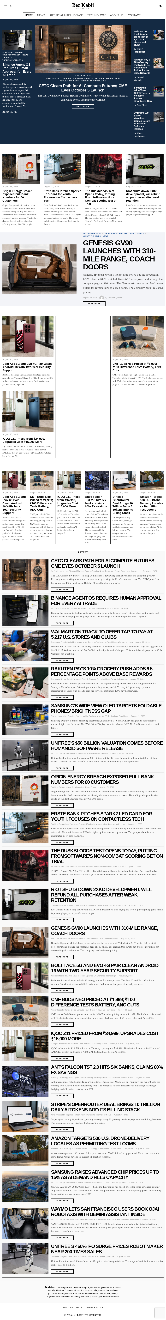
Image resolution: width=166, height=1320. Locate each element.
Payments (90, 1115)
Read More (85, 107)
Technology (111, 976)
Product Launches (87, 1044)
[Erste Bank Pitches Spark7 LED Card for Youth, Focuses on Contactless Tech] (62, 169)
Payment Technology (97, 642)
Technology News (109, 753)
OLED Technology (110, 716)
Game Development (67, 905)
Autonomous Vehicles (78, 1219)
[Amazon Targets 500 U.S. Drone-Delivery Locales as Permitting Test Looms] (152, 480)
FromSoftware (57, 866)
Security (7, 57)
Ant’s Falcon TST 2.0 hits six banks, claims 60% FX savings (96, 501)
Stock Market (92, 1257)
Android (54, 976)
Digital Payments (74, 642)
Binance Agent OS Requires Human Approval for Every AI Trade (16, 70)
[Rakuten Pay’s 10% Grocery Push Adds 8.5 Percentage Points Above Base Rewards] (159, 63)
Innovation (82, 753)
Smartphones (99, 976)
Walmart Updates (125, 642)
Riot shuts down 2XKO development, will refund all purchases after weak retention (143, 196)
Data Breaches (78, 787)
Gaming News (82, 905)
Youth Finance (119, 824)
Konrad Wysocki (115, 298)
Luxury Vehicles (92, 236)
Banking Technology (59, 1077)
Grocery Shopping (97, 679)
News (117, 78)
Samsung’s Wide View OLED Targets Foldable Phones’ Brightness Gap (143, 94)
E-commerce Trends (107, 1149)
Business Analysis (59, 1257)
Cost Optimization (77, 1077)
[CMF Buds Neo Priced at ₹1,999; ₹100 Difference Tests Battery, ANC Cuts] (138, 336)
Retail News (112, 642)
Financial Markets (83, 78)
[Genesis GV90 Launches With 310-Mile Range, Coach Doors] (39, 269)
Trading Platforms (12, 60)
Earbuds (80, 1010)
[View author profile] (102, 298)
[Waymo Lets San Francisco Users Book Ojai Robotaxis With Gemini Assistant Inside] (25, 1223)
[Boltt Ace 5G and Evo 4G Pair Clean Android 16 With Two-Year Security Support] (27, 336)
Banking (54, 787)
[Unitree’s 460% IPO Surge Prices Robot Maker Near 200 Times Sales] (25, 1258)
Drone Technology (89, 1149)
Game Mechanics (71, 866)
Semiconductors (104, 1182)
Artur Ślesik (142, 105)
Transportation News (130, 1219)
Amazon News (57, 1149)
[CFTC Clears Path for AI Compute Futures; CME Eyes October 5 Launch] (83, 49)
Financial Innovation (111, 1077)
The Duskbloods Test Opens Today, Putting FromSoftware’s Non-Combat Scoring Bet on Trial (101, 198)
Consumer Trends (59, 642)
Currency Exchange (94, 1077)
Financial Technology (88, 824)
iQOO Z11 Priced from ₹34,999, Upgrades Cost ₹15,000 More (23, 440)
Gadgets (55, 1044)
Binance (19, 52)
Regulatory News (69, 81)
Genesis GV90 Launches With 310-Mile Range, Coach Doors (119, 255)
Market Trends (84, 1182)
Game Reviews (86, 866)
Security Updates (85, 976)
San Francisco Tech (111, 1219)
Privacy (94, 787)
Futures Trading (104, 78)
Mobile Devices (89, 716)
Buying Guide (70, 1010)
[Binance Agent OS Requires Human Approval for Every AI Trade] (17, 40)
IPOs (69, 1257)
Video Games (118, 866)
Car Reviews (110, 233)
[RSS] (160, 6)
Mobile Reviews (65, 976)
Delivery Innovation (72, 1149)
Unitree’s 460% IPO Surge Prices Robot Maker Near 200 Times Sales (107, 1249)
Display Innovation (59, 716)
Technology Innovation (93, 81)
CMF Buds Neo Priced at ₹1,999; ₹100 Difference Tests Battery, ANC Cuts (137, 367)
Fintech (85, 679)
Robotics (97, 753)
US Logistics (127, 1149)
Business (73, 753)
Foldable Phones (75, 716)
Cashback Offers (58, 679)
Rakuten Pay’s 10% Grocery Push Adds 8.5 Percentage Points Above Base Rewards (142, 66)
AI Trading (7, 52)
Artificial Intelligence (58, 78)
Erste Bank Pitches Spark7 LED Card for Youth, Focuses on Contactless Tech (62, 196)
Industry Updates (96, 905)
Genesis (140, 233)
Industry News (100, 866)
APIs (53, 1115)
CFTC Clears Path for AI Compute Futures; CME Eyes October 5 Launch (83, 88)
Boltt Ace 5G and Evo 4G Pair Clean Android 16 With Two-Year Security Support (27, 367)
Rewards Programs (119, 679)
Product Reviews (97, 1010)
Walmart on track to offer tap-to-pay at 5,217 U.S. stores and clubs (141, 38)
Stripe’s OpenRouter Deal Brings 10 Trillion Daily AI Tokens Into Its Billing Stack (123, 505)
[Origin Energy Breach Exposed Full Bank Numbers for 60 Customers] (21, 169)
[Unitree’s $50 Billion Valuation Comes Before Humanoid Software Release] (159, 117)
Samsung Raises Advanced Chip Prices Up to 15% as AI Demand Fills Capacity (105, 1174)
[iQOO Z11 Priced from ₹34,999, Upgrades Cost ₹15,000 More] (27, 411)
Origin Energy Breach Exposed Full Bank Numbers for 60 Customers (17, 196)
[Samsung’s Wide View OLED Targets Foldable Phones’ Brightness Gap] (159, 91)
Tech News (123, 716)
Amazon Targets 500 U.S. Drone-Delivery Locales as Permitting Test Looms (151, 503)
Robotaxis (98, 1219)
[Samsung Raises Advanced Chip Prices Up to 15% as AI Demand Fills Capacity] (25, 1186)
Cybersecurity (65, 787)
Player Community (118, 905)
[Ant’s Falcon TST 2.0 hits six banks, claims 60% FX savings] (97, 480)
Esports (54, 905)
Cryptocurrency (11, 55)
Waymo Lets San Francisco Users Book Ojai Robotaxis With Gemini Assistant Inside (105, 1211)
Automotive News (92, 233)
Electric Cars (126, 233)
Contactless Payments (68, 824)
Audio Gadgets (57, 1010)
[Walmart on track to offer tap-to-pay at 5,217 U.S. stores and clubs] (159, 35)
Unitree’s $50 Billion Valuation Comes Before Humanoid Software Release (142, 121)
